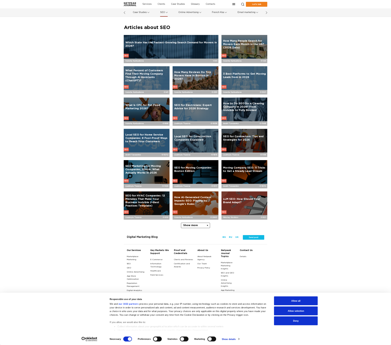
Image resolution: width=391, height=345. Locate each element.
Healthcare (155, 271)
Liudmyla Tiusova (182, 123)
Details (243, 257)
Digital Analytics (134, 290)
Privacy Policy (203, 268)
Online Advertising (188, 12)
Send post (253, 237)
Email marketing (246, 12)
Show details (229, 339)
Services (147, 4)
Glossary (195, 4)
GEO (129, 268)
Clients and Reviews (183, 260)
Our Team (202, 264)
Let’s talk (256, 4)
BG (224, 237)
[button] (233, 4)
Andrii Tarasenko (231, 123)
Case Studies (178, 4)
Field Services (156, 275)
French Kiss (218, 12)
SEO (162, 12)
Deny (296, 321)
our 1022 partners (129, 304)
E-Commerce (156, 260)
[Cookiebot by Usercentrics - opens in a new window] (89, 339)
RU (230, 237)
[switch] (157, 338)
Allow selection (296, 310)
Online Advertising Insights (226, 283)
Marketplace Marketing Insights (226, 266)
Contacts (210, 4)
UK (236, 237)
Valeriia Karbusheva (134, 61)
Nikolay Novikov (230, 217)
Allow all (295, 301)
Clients (161, 4)
